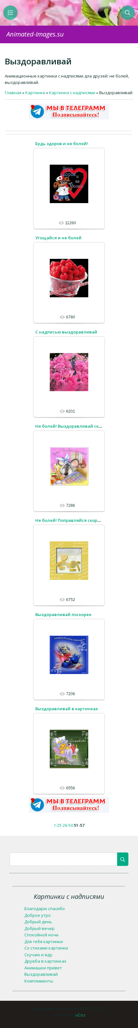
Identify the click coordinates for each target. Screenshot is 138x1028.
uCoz (80, 1015)
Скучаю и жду (38, 955)
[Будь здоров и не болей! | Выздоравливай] (69, 183)
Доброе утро (37, 915)
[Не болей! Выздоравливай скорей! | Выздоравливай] (69, 466)
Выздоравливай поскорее (63, 614)
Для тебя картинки (43, 941)
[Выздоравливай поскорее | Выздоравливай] (69, 654)
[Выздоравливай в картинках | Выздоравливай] (69, 748)
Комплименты (38, 981)
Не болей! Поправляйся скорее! (69, 520)
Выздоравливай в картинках (66, 708)
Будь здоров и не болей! (61, 143)
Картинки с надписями (72, 92)
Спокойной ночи (41, 935)
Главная (13, 92)
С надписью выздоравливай (66, 332)
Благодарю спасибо (44, 908)
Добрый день (38, 922)
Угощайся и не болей (58, 238)
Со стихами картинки (46, 948)
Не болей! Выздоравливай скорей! (72, 426)
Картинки (35, 92)
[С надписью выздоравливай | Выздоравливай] (69, 372)
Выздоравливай (41, 974)
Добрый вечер (39, 928)
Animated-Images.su (35, 34)
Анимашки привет (43, 968)
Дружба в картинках (45, 961)
